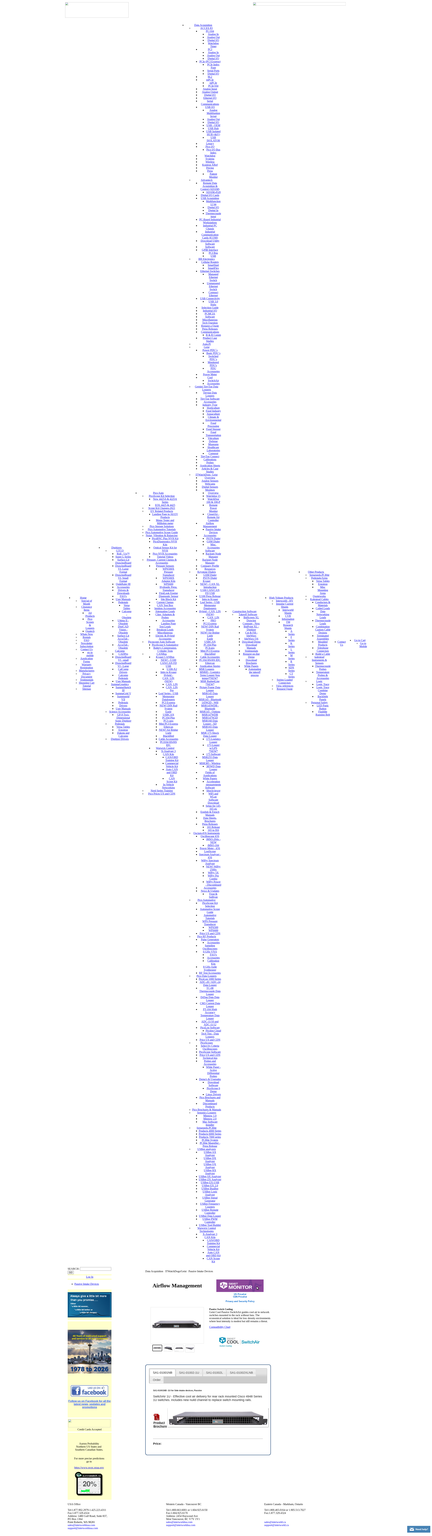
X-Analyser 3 (168, 751)
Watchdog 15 (213, 496)
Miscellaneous (165, 632)
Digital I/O (213, 40)
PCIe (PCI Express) (210, 61)
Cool (210, 377)
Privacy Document (86, 675)
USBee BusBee (209, 1188)
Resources (210, 568)
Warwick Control (165, 748)
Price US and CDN (210, 933)
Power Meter (210, 374)
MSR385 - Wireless (209, 763)
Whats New (86, 634)
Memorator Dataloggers (168, 698)
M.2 (210, 76)
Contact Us (87, 649)
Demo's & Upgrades (210, 1079)
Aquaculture (213, 413)
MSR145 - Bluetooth (210, 699)
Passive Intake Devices (213, 531)
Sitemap (86, 688)
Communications (210, 331)
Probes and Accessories (210, 1062)
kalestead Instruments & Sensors (319, 660)
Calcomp (120, 650)
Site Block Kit (168, 599)
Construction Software (244, 611)
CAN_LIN (172, 684)
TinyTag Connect (210, 456)
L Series (291, 651)
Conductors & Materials (322, 604)
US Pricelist (240, 1294)
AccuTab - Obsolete (123, 646)
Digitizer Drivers (120, 739)
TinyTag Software (210, 398)
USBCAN (168, 714)
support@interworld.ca (276, 1525)
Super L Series (123, 556)
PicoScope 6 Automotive (165, 644)
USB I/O (210, 107)
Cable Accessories (168, 739)
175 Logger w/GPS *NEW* (213, 748)
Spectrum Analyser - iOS (210, 856)
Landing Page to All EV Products (165, 516)
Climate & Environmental (213, 418)
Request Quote (285, 688)
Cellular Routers (210, 262)
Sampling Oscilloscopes (210, 947)
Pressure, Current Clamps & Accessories (162, 561)
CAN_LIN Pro (172, 689)
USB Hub (213, 128)
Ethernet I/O (210, 98)
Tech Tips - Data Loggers (210, 1035)
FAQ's (123, 596)
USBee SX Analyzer (210, 1176)
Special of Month (86, 602)
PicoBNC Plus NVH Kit (165, 538)
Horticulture (213, 407)
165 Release (213, 827)
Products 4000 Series (210, 1130)
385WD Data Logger (213, 768)
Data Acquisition (203, 25)
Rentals (87, 637)
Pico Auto (158, 492)
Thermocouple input (213, 215)
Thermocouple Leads (323, 622)
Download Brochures (251, 661)
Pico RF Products (206, 936)
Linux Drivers (213, 1094)
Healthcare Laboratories (213, 449)
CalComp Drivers (123, 671)
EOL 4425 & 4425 (165, 505)
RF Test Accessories (210, 972)
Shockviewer (213, 790)
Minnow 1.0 (210, 1115)
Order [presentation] (157, 1380)
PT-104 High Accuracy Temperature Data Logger (210, 1014)
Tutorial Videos (165, 556)
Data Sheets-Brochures (210, 819)
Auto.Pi (206, 344)
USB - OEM (213, 125)
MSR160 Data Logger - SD (210, 722)
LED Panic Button (323, 707)
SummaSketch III (123, 689)
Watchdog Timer (213, 45)
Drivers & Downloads (123, 592)
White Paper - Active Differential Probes (213, 1072)
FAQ (86, 640)
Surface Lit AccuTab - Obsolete (123, 638)
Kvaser (206, 581)
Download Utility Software (210, 242)
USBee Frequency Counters (210, 1205)
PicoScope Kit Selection (162, 496)
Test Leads (165, 626)
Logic (319, 681)
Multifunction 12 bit (213, 203)
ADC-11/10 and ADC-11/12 (210, 1023)
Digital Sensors (210, 486)
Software (210, 246)
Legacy (210, 143)
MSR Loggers (206, 669)
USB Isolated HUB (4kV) (213, 133)
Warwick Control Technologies (206, 1230)
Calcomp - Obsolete (126, 614)
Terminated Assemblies (323, 637)
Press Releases (210, 328)
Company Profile (210, 565)
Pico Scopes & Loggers (90, 624)
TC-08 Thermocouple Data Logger (210, 991)
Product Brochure (160, 1424)
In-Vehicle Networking (168, 786)
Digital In (213, 210)
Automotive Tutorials (210, 917)
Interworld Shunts (288, 611)
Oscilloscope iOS (210, 836)
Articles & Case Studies (209, 470)
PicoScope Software (210, 1051)
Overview (210, 477)
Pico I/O (210, 146)
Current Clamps (165, 602)
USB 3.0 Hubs (213, 303)
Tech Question (210, 322)
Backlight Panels (323, 698)
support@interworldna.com (180, 1525)
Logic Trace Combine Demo (322, 690)
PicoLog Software (210, 1027)
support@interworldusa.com (83, 1528)
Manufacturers (86, 670)
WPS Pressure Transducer (210, 923)
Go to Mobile (363, 645)
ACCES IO (206, 28)
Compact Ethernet (213, 294)
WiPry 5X (213, 872)
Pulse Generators (210, 939)
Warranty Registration (86, 666)
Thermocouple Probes (323, 668)
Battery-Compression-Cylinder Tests (165, 649)
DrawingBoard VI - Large (123, 664)
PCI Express (168, 702)
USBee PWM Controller (209, 1220)
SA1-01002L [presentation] (214, 1372)
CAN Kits (168, 754)
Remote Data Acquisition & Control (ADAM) (209, 186)
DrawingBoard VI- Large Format (123, 568)
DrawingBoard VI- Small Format (123, 577)
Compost (213, 453)
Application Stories (210, 666)
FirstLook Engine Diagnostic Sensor (168, 595)
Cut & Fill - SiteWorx (251, 634)
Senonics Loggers (206, 1112)
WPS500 (213, 927)
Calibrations (210, 459)
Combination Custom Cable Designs (322, 629)
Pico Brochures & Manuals (206, 1109)
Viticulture (213, 438)
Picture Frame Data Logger (210, 689)
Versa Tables (126, 607)
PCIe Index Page (213, 66)
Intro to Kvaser (168, 672)
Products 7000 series (210, 1137)
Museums (213, 444)
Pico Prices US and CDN (161, 793)
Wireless (210, 161)
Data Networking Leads (322, 614)
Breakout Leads (165, 629)
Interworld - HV (284, 600)
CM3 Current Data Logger (210, 1005)
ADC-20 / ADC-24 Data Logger (210, 983)
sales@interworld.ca (275, 1522)
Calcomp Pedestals (123, 677)
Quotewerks (319, 596)
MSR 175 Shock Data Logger (210, 734)
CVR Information (288, 617)
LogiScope (210, 851)
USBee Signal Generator (210, 1199)
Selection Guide (210, 307)
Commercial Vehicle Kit (171, 765)
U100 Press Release (210, 596)
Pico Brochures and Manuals (209, 1099)
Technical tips (210, 1058)
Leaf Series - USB (168, 693)
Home (83, 597)
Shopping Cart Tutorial (86, 684)
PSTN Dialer (213, 538)
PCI (210, 49)
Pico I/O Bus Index (213, 151)
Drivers (123, 705)
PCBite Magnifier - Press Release (210, 1144)
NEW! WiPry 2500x (213, 868)
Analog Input (210, 88)
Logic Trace (322, 684)
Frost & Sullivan (213, 895)
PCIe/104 (213, 85)
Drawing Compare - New (251, 622)
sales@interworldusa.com (81, 1525)
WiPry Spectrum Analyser (210, 862)
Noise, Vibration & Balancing (162, 535)
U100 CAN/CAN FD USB (210, 592)
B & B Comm (213, 334)
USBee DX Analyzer (210, 1160)
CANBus (162, 653)
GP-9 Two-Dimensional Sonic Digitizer (123, 717)
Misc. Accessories (213, 546)
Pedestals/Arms (319, 578)
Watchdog (210, 155)
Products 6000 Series (210, 1133)
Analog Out (213, 37)
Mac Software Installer (210, 1123)
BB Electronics (206, 259)
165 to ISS (213, 830)
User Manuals (123, 599)
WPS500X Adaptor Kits (168, 579)
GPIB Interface (210, 249)
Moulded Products (323, 643)
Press (210, 170)
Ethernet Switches (210, 271)
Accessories (123, 587)
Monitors (210, 489)
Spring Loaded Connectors (285, 681)
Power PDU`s (210, 350)
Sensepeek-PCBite (207, 1127)
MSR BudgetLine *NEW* (210, 683)
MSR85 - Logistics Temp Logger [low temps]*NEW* (210, 675)
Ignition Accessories (165, 608)
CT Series (291, 675)
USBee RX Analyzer (210, 1172)
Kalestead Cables (319, 599)
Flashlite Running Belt (323, 713)
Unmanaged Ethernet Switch (213, 286)
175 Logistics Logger (213, 740)
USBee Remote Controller (210, 1211)
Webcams (210, 483)
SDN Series (291, 669)
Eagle (168, 711)
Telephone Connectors (323, 649)
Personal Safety (319, 702)
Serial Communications (210, 102)
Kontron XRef (210, 164)
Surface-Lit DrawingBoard (123, 561)
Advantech (206, 180)
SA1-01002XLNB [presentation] (241, 1372)
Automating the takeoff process (254, 672)
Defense (213, 441)
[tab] (162, 1372)
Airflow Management (210, 525)
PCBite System (210, 1140)
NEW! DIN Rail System (168, 707)
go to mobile (90, 654)
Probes (210, 462)
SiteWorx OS (251, 638)
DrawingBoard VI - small (123, 658)
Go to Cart (360, 640)
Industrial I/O (210, 310)
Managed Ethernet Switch (213, 277)
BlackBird (168, 735)
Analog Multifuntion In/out (213, 113)
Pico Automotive (206, 900)
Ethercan (168, 726)
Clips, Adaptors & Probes (165, 616)
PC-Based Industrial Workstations (210, 221)
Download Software (213, 1084)
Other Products (316, 571)
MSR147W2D (210, 717)
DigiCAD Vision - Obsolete (123, 629)
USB (213, 256)
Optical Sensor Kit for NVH (165, 549)
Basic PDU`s (213, 353)
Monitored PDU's (213, 364)
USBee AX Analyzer (210, 1154)
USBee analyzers (206, 1149)
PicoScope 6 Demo (213, 1090)
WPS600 (213, 930)
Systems (210, 158)
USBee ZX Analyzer (210, 1179)
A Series (291, 633)
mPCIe (210, 79)
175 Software (213, 754)
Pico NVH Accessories (165, 553)
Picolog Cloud (213, 1030)
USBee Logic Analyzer (210, 1193)
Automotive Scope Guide (210, 911)
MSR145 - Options (210, 711)
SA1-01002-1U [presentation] (189, 1372)
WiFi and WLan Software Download (213, 798)
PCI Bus (213, 252)
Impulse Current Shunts (284, 605)
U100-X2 (172, 669)
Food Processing (213, 425)
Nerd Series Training (162, 790)
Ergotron (123, 729)
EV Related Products (162, 511)
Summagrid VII (123, 698)
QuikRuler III (123, 584)
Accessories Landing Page (168, 622)
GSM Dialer (213, 541)
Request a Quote (210, 325)
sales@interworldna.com (179, 1522)
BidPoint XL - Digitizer (251, 628)
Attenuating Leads (165, 611)
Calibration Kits (213, 962)
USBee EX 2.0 (210, 1185)
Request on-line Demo (251, 655)
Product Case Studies (210, 339)
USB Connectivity (210, 298)
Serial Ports (213, 70)
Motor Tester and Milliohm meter (165, 522)
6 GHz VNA (210, 951)
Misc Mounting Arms (323, 590)
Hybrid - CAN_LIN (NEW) (168, 678)
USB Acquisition (210, 198)
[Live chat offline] (418, 1529)
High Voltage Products (281, 597)
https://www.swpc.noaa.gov (89, 1467)
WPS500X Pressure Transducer (168, 571)
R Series (291, 663)
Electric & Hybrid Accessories (165, 637)
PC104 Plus (168, 717)
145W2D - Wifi (210, 702)
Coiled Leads (323, 608)
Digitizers (116, 547)
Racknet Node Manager (213, 555)
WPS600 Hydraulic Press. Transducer (168, 587)
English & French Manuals (209, 813)
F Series (291, 639)
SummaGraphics (120, 684)
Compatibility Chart (219, 1327)
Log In (89, 1276)
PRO (213, 620)
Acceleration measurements (213, 783)
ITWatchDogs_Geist (207, 474)
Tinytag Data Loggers (210, 394)
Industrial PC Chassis (210, 227)
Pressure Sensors (165, 565)
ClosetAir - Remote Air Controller (213, 517)
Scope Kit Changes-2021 (161, 508)
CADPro (123, 653)
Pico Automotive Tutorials (162, 529)
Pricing (210, 167)
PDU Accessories (213, 370)
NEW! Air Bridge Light (168, 731)
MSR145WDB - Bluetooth (210, 707)
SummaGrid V (123, 693)
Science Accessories (120, 711)
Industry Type (209, 404)
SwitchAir (213, 380)
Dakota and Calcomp (123, 734)
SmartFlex (213, 268)
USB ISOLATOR (213, 139)
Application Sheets (210, 465)
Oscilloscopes (210, 1048)
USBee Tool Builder (210, 1225)
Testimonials (86, 679)
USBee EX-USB (210, 1182)
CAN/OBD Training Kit (171, 759)
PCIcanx (210, 647)
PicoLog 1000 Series (210, 979)
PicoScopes (206, 1042)
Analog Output (210, 91)
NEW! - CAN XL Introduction (210, 586)
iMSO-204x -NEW (213, 841)
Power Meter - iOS (210, 848)
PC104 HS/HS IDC (210, 660)
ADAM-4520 (213, 192)
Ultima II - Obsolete (123, 622)
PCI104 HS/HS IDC (168, 743)
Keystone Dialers (206, 571)
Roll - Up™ (123, 553)
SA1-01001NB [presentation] (162, 1372)
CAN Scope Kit (172, 780)
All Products (90, 614)
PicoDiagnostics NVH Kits (165, 543)
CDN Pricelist (240, 1296)
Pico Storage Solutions (162, 526)
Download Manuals (251, 646)
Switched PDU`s (213, 358)
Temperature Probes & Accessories (322, 675)
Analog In (213, 34)
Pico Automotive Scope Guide (161, 532)
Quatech (90, 631)
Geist (206, 347)
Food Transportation (213, 434)
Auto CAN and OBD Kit (172, 772)
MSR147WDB (210, 714)
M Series (291, 657)
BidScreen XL (251, 617)
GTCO (120, 550)
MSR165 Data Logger (210, 728)
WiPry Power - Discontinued (213, 883)
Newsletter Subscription (86, 645)
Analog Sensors (209, 480)
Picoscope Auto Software (161, 641)
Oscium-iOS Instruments (206, 833)
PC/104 (210, 31)
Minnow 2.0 (210, 1118)
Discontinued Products (210, 1105)
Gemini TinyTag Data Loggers (206, 388)
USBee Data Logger (210, 1215)
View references (284, 685)
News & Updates (210, 890)
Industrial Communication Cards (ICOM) (210, 234)
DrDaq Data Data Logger (209, 999)
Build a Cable (322, 653)
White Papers (210, 778)
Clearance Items (86, 608)
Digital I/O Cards (210, 195)
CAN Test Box (165, 605)
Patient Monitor (213, 175)
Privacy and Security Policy (240, 1301)
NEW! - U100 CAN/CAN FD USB (168, 663)
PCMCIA (210, 313)
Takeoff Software (248, 614)
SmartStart (213, 265)
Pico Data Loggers (207, 975)
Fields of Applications (210, 774)
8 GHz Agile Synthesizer (210, 968)
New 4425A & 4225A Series (165, 500)
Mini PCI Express (168, 723)
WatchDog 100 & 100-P (213, 500)
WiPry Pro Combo (213, 877)
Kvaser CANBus (165, 657)
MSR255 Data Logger (210, 759)
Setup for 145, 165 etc (213, 807)
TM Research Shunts (288, 625)
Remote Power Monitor (213, 508)
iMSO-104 (213, 845)
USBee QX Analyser (210, 1166)
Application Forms (86, 660)
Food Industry (213, 410)
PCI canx (168, 720)
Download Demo (251, 641)
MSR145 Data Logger (210, 695)
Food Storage (213, 429)
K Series (291, 645)
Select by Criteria (210, 1045)
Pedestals (123, 602)
